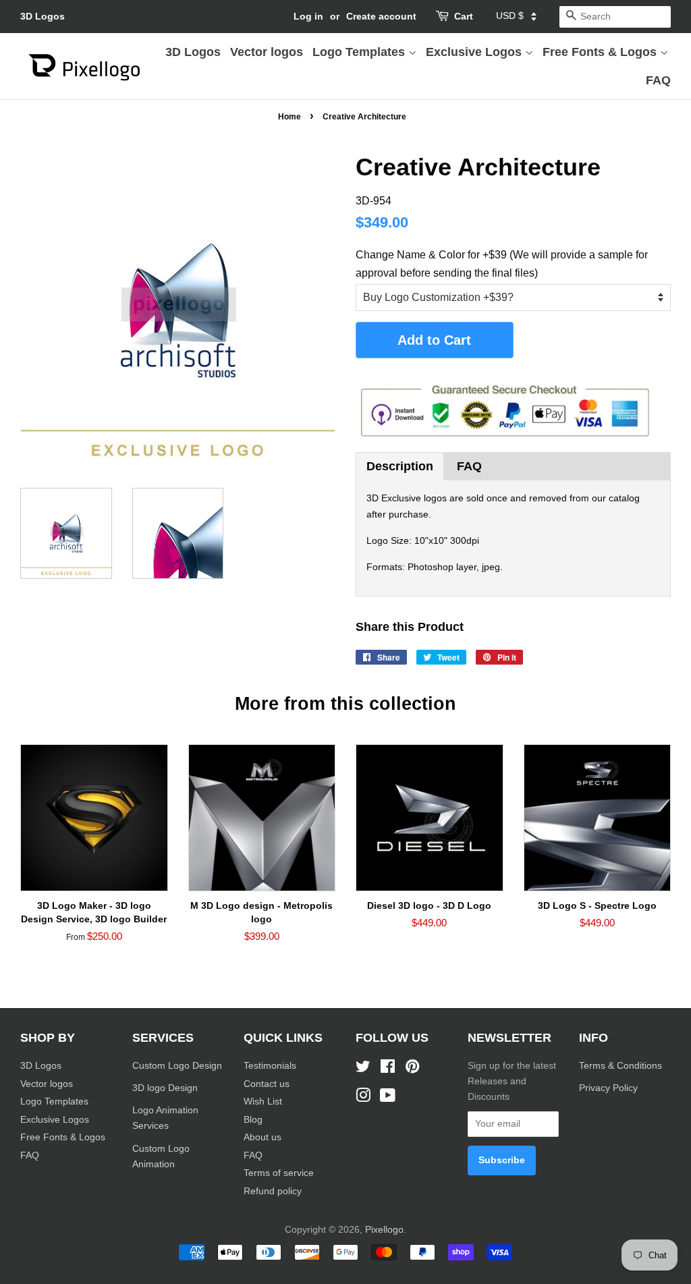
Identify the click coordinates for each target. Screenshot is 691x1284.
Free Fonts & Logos (601, 52)
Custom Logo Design (177, 1066)
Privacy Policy (609, 1088)
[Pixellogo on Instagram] (363, 1098)
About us (262, 1137)
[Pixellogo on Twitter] (363, 1069)
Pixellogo (384, 1230)
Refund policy (273, 1191)
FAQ (658, 80)
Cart (463, 16)
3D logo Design (165, 1088)
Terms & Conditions (620, 1066)
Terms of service (279, 1173)
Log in (308, 16)
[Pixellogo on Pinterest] (412, 1069)
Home (289, 116)
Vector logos (266, 52)
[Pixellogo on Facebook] (387, 1069)
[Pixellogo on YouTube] (387, 1098)
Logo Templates (360, 52)
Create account (381, 16)
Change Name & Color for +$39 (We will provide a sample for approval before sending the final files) (502, 264)
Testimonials (270, 1066)
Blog (253, 1120)
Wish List (263, 1101)
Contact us (266, 1084)
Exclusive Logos (475, 52)
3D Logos (42, 16)
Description (399, 466)
